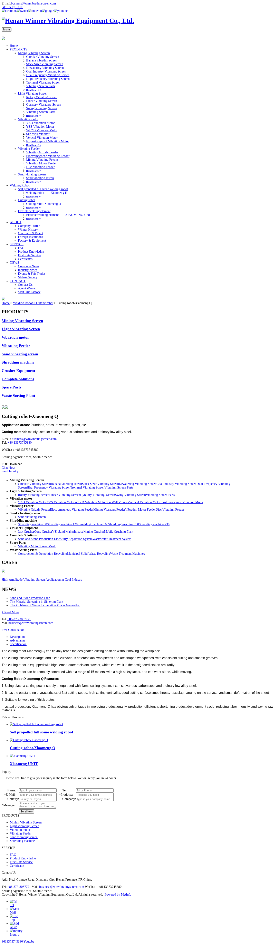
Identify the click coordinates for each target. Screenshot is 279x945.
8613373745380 (12, 941)
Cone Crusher (43, 531)
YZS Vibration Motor (40, 126)
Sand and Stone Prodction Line (30, 598)
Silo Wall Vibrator (37, 134)
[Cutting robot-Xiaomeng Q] (29, 740)
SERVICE (16, 244)
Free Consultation (13, 629)
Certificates (25, 259)
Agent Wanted (27, 288)
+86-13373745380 (20, 442)
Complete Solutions (18, 379)
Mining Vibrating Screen (34, 53)
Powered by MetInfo (118, 894)
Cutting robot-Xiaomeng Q (43, 203)
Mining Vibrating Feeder (42, 159)
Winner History (28, 229)
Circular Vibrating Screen (42, 56)
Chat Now (8, 467)
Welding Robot (19, 185)
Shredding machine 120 (62, 524)
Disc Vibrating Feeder (40, 167)
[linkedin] (35, 10)
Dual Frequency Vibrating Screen (47, 75)
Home (14, 45)
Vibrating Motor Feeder (41, 163)
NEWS (14, 262)
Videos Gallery (27, 277)
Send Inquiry (10, 471)
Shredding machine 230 (154, 524)
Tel (12, 905)
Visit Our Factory (29, 292)
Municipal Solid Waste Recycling (88, 553)
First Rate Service (29, 255)
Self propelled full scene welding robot (43, 189)
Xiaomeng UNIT (24, 764)
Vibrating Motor (28, 546)
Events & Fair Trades (31, 273)
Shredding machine (18, 362)
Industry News (27, 270)
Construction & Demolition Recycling (42, 553)
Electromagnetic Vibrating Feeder (47, 156)
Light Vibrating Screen (32, 93)
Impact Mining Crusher (89, 531)
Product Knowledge (31, 251)
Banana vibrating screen (41, 60)
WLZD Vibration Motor (41, 130)
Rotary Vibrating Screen (41, 97)
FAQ (21, 248)
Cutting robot (26, 200)
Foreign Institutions (30, 237)
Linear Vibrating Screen (41, 101)
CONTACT (18, 281)
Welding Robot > (24, 303)
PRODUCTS (18, 49)
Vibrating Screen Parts (40, 86)
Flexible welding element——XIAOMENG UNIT (59, 214)
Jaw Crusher (26, 531)
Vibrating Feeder (29, 148)
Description (17, 636)
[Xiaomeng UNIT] (22, 756)
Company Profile (29, 226)
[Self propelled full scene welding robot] (36, 724)
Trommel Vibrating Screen (43, 82)
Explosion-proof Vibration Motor (47, 141)
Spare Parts (11, 387)
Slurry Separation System (76, 539)
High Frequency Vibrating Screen (48, 78)
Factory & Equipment (32, 240)
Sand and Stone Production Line (39, 539)
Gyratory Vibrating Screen (43, 104)
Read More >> (33, 90)
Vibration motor (28, 119)
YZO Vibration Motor (40, 123)
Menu (6, 29)
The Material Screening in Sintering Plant (36, 601)
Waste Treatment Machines (127, 553)
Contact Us (25, 284)
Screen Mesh (47, 546)
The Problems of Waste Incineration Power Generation (45, 605)
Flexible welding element (34, 211)
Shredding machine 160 (93, 524)
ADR (13, 927)
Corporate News (28, 266)
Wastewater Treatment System (112, 539)
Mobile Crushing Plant (118, 531)
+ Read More (10, 612)
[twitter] (22, 10)
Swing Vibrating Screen (41, 108)
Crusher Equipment (18, 370)
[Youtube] (61, 10)
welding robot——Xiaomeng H (46, 192)
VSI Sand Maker (63, 531)
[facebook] (9, 10)
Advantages (17, 640)
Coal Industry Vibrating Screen (46, 71)
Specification (18, 644)
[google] (48, 10)
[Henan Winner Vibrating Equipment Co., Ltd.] (68, 20)
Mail (13, 912)
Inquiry (14, 934)
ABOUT (15, 222)
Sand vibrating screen (32, 174)
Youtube (28, 941)
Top (12, 920)
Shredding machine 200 (123, 524)
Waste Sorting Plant (18, 395)
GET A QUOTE (12, 7)
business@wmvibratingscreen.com (33, 3)
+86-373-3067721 (19, 619)
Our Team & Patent (30, 233)
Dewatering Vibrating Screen (45, 67)
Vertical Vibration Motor (42, 137)
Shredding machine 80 (32, 524)
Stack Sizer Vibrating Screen (44, 64)
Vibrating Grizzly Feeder (42, 152)
